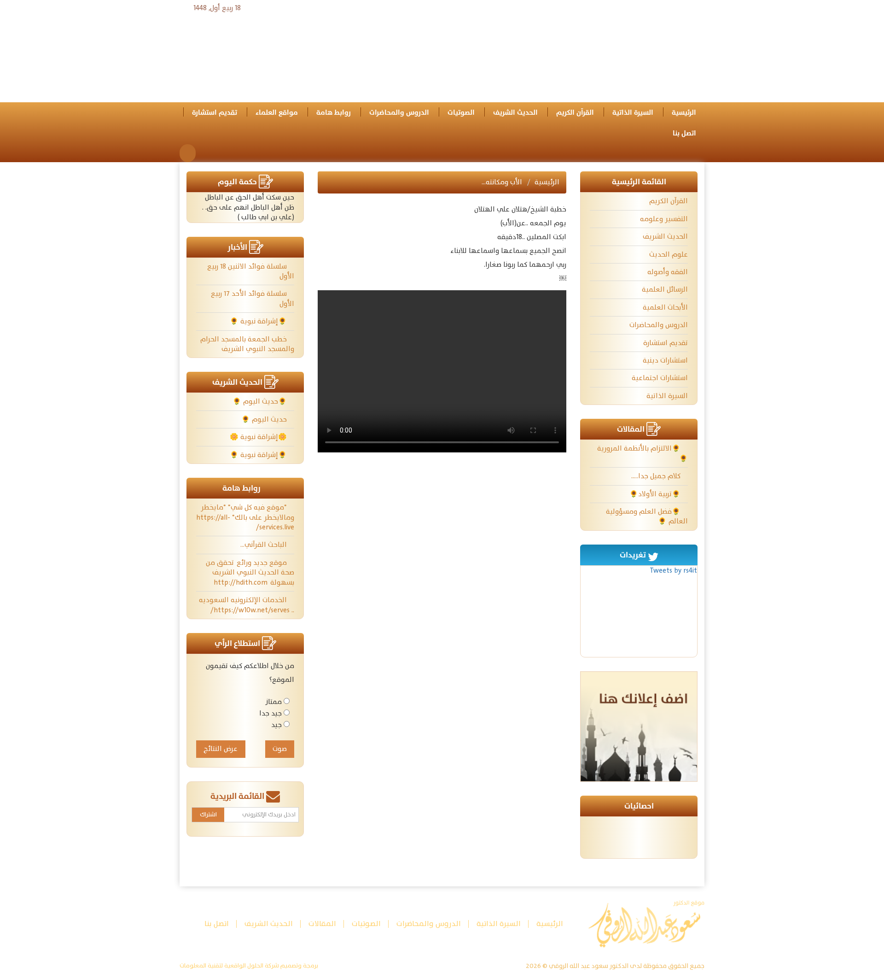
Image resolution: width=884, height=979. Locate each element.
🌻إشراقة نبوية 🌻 (259, 321)
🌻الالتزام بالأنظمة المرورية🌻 (642, 453)
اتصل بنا (684, 133)
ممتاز (273, 702)
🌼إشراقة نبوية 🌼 (259, 437)
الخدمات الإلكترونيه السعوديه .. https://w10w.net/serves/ (246, 605)
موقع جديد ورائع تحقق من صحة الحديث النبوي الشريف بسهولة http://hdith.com (250, 572)
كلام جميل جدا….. (656, 476)
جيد (276, 725)
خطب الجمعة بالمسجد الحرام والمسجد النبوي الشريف (247, 344)
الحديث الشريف (515, 112)
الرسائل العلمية (665, 289)
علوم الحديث (668, 254)
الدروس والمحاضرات (399, 112)
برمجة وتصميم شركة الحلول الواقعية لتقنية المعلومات (249, 966)
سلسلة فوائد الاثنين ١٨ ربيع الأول (250, 271)
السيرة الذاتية (632, 112)
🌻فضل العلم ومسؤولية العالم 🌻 (647, 516)
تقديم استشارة (214, 112)
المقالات (322, 924)
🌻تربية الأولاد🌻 (655, 494)
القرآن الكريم (575, 112)
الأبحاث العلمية (665, 307)
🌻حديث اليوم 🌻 (261, 401)
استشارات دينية (665, 360)
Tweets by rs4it (673, 570)
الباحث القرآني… (264, 545)
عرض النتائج (221, 749)
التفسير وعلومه (664, 219)
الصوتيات (461, 112)
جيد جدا (270, 713)
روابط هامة (333, 112)
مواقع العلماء (277, 112)
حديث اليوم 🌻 (265, 419)
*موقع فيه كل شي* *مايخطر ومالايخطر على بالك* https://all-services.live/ (245, 517)
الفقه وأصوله (667, 272)
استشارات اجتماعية (660, 378)
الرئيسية (684, 112)
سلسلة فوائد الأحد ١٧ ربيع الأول (252, 298)
